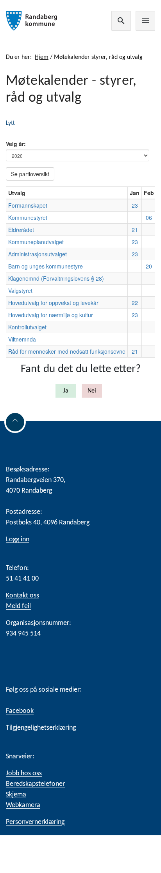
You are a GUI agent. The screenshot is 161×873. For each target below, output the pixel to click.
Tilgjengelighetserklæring (41, 728)
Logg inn (17, 539)
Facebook (20, 711)
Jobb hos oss (24, 773)
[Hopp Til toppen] (15, 422)
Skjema (16, 794)
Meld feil (18, 606)
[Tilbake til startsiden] (33, 21)
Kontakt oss (22, 595)
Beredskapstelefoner (35, 784)
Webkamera (23, 805)
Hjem (41, 57)
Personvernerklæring (35, 822)
